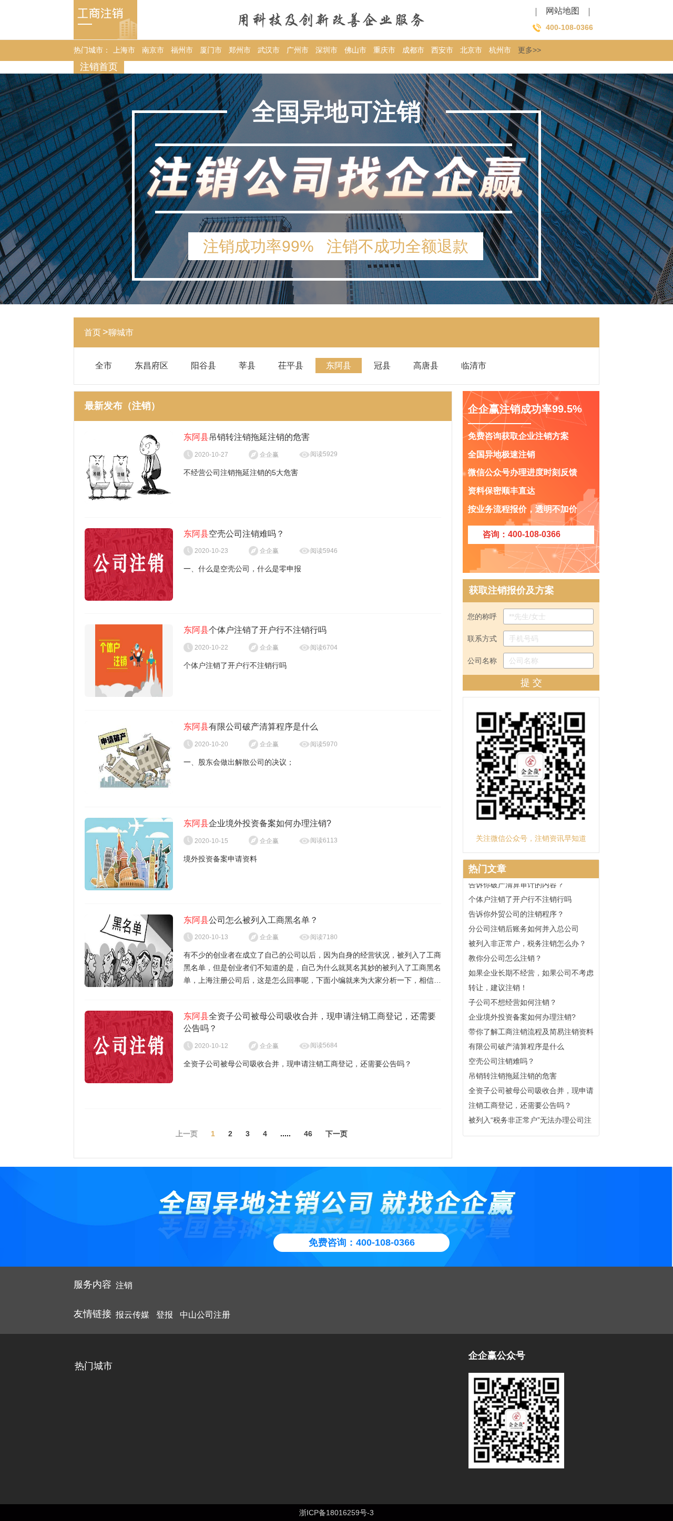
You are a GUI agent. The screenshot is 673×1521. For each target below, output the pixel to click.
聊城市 (121, 332)
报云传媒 (132, 1314)
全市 (103, 365)
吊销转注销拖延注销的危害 (512, 1068)
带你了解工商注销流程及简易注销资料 (531, 1024)
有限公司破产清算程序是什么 (516, 1039)
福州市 (182, 50)
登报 (164, 1314)
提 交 (531, 682)
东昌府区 (151, 365)
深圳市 (326, 50)
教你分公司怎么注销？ (505, 951)
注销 (124, 1285)
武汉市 (269, 50)
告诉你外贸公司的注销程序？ (516, 906)
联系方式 (483, 638)
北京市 (471, 50)
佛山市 (355, 50)
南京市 (153, 50)
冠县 (382, 365)
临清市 (473, 365)
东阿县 (338, 365)
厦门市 (211, 50)
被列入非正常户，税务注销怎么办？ (527, 936)
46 (308, 1133)
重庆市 (384, 50)
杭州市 (500, 50)
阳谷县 (203, 365)
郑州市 (240, 50)
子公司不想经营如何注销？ (512, 995)
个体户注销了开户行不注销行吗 (520, 892)
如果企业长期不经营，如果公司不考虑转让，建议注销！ (531, 972)
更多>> (529, 50)
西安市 (442, 50)
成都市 (413, 50)
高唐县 (426, 365)
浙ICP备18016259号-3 (336, 1512)
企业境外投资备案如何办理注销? (522, 1009)
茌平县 (290, 365)
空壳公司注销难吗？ (501, 1054)
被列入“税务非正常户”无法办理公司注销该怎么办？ (530, 1120)
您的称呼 (483, 616)
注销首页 (99, 66)
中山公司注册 (205, 1314)
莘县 (247, 365)
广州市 (298, 50)
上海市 (124, 50)
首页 (92, 332)
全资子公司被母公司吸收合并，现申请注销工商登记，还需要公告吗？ (531, 1090)
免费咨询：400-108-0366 (362, 1242)
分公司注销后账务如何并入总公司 (523, 921)
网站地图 (562, 10)
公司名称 (483, 660)
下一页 (336, 1133)
